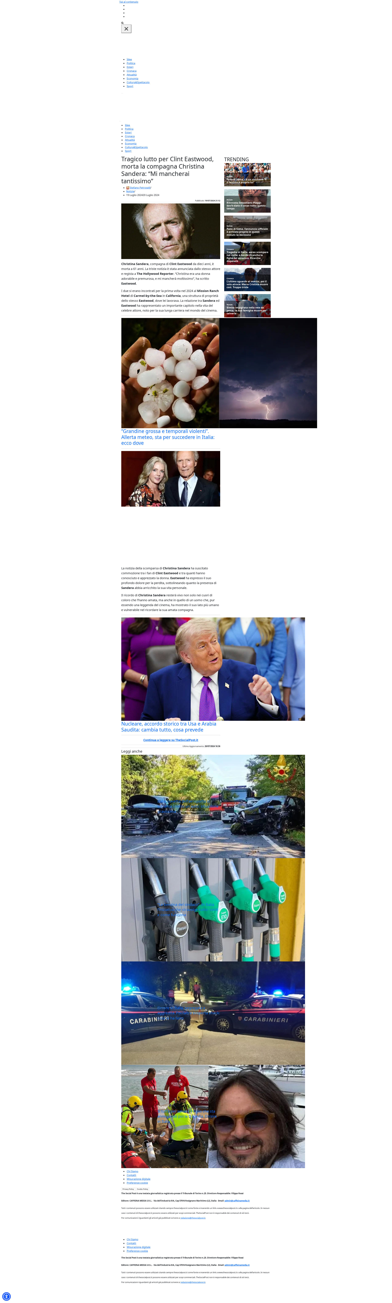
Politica (131, 63)
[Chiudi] (126, 28)
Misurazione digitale (138, 1179)
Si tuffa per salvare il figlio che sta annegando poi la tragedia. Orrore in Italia (187, 1116)
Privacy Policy (128, 1189)
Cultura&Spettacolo (138, 82)
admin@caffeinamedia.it (237, 1200)
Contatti (131, 1175)
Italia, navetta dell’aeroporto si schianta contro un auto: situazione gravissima (188, 806)
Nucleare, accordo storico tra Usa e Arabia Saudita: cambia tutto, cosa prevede (168, 726)
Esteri (130, 67)
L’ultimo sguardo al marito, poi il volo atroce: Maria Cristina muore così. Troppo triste (247, 284)
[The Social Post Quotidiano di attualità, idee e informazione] (210, 45)
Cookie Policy (142, 1189)
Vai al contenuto (128, 2)
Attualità (132, 74)
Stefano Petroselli (140, 187)
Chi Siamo (132, 1171)
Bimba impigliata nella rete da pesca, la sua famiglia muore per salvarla (246, 310)
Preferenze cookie (137, 1183)
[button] (6, 1296)
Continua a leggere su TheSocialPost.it (170, 740)
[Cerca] (122, 22)
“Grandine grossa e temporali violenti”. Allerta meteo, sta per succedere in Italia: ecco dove (168, 437)
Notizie (130, 191)
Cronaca (131, 71)
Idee (129, 59)
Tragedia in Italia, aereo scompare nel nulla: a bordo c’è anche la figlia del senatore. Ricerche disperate (247, 257)
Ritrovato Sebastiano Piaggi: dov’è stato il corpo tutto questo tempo (246, 205)
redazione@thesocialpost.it (193, 1218)
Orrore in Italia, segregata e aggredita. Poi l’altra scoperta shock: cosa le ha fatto (188, 1013)
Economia (132, 78)
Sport (130, 86)
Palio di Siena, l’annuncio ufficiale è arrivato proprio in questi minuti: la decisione (247, 232)
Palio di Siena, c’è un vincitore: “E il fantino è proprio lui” (247, 181)
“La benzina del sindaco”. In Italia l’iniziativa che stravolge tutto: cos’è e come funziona (187, 909)
